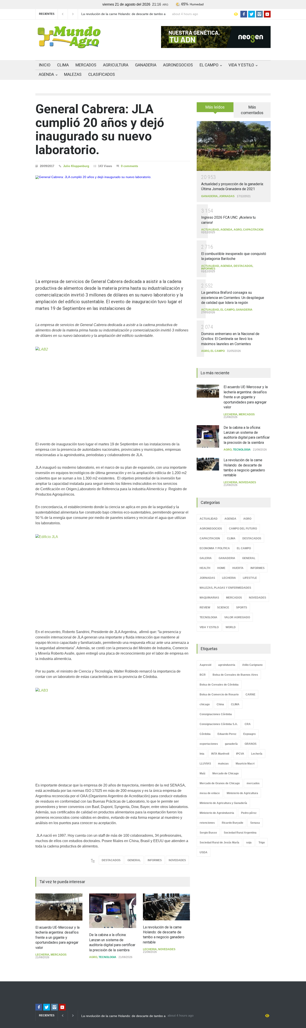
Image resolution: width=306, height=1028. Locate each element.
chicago (205, 704)
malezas (223, 763)
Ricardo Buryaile (232, 822)
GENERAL (134, 860)
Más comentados (252, 110)
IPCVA (240, 753)
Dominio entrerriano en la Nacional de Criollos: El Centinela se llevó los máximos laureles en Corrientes (230, 339)
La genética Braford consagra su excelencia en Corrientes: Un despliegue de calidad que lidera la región (232, 297)
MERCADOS (85, 65)
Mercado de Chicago (225, 773)
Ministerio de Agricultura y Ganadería (223, 803)
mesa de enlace (210, 793)
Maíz (202, 773)
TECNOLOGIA (107, 957)
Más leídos (215, 107)
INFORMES (155, 860)
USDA (203, 852)
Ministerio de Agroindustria (217, 813)
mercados (253, 783)
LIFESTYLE (250, 577)
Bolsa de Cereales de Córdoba (219, 684)
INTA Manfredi (220, 753)
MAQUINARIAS (209, 597)
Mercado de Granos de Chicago (220, 783)
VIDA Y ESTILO (241, 65)
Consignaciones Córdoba (216, 714)
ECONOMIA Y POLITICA (215, 548)
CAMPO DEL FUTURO (243, 528)
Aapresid (205, 664)
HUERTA (238, 568)
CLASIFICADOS (101, 74)
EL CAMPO (209, 65)
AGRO (93, 957)
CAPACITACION (253, 229)
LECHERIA (42, 954)
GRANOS (250, 743)
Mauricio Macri (245, 763)
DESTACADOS (111, 860)
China (220, 704)
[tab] (215, 108)
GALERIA (206, 558)
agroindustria (226, 664)
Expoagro (249, 734)
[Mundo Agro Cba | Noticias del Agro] (69, 45)
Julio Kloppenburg (76, 166)
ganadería (231, 743)
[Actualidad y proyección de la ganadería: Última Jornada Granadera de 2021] (234, 146)
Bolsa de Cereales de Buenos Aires (235, 674)
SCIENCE (223, 607)
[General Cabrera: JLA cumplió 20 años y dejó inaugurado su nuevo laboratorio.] (112, 218)
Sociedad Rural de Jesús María (219, 842)
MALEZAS (73, 74)
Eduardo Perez (227, 734)
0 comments (129, 166)
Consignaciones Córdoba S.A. (219, 724)
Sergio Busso (208, 832)
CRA (248, 724)
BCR (203, 674)
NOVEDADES (177, 860)
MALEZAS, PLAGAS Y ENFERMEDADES (225, 587)
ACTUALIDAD (210, 229)
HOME (221, 568)
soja (249, 842)
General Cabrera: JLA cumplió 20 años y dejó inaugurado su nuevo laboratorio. (99, 129)
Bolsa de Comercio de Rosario (219, 694)
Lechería (256, 753)
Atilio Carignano (252, 664)
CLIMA (63, 65)
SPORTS (241, 607)
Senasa (255, 822)
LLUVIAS (205, 763)
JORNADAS (227, 196)
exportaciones (209, 743)
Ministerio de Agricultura (242, 793)
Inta (202, 753)
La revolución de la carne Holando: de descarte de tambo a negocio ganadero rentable (123, 14)
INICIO (44, 65)
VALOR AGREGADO (237, 617)
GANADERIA (145, 65)
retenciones (207, 822)
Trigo (262, 842)
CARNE (250, 694)
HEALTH (205, 568)
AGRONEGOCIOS (178, 65)
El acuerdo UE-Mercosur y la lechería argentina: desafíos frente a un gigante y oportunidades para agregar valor (57, 937)
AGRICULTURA (115, 65)
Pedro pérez (248, 813)
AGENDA (46, 74)
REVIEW (205, 607)
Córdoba (205, 734)
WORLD (231, 627)
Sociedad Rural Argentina (240, 832)
